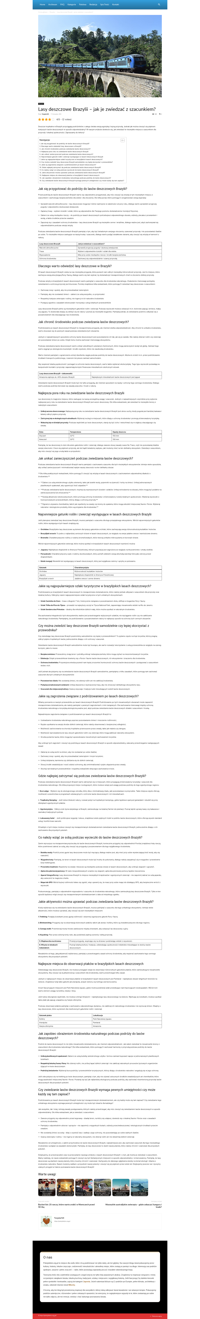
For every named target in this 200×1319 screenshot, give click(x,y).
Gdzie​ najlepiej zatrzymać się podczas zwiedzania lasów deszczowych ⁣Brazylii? (71, 167)
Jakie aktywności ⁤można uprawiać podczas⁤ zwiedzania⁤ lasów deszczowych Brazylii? (73, 173)
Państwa (82, 5)
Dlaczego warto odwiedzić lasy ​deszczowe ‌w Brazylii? (61, 146)
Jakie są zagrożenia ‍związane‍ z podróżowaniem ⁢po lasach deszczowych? (68, 165)
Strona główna (42, 12)
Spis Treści (104, 5)
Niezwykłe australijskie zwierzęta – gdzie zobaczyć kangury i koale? (133, 1206)
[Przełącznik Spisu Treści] (121, 140)
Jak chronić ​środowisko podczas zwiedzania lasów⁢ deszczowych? (66, 149)
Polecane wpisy (157, 1316)
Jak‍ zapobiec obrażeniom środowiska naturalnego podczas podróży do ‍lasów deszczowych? (76, 178)
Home (42, 5)
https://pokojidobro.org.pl (62, 1221)
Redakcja (93, 5)
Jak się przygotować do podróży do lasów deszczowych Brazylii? (65, 143)
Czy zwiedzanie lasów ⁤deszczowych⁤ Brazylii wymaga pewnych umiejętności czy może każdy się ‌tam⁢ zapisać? (83, 181)
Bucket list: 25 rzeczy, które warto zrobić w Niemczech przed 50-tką (66, 1206)
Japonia (86, 1282)
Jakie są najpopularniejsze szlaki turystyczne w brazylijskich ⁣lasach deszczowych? (72, 159)
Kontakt (115, 5)
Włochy (71, 1285)
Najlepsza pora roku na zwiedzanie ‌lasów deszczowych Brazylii (64, 151)
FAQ (62, 5)
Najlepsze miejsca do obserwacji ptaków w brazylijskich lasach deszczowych (70, 175)
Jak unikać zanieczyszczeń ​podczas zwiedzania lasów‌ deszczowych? (67, 154)
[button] (159, 5)
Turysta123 (45, 114)
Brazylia (52, 12)
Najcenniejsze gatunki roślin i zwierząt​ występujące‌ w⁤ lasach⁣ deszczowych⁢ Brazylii (72, 157)
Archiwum (52, 5)
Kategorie (72, 5)
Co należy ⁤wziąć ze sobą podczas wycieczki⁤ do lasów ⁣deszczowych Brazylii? (70, 170)
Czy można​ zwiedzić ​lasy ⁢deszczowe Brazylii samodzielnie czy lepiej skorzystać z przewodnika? (77, 162)
